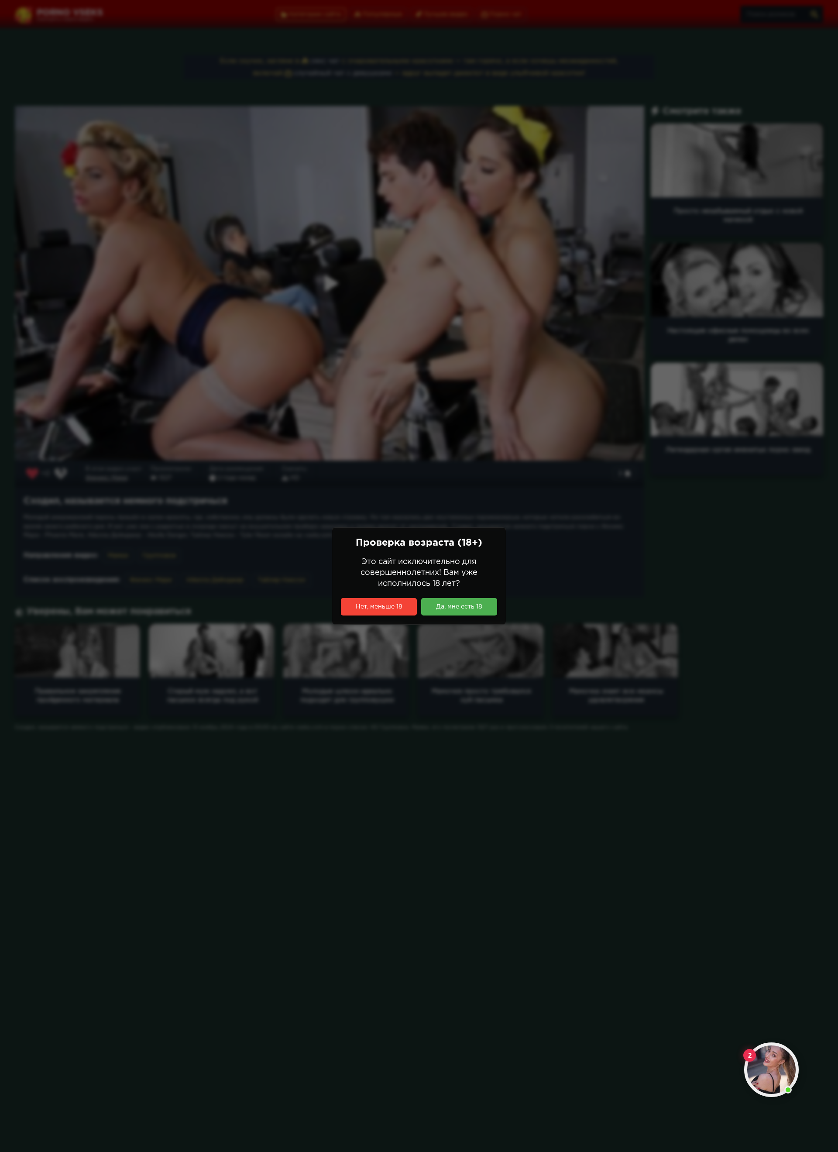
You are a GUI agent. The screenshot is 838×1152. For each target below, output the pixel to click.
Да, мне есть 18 (459, 606)
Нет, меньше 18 (379, 606)
